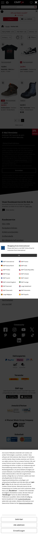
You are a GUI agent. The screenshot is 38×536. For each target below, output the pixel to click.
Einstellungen (19, 530)
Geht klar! (19, 519)
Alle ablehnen (19, 525)
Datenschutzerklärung (25, 503)
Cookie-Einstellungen (24, 499)
